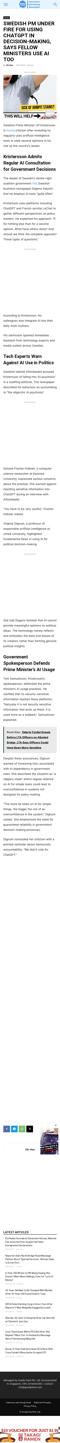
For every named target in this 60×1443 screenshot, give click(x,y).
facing (10, 130)
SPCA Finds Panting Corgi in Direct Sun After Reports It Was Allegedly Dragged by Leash (28, 1306)
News (6, 17)
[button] (5, 4)
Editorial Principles (42, 1402)
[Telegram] (14, 1129)
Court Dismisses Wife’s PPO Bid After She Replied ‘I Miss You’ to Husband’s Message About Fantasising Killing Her (27, 1335)
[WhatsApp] (22, 1129)
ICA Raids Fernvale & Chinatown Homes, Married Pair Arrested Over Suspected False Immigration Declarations (30, 1242)
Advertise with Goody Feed (18, 1402)
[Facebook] (6, 1129)
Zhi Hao (9, 65)
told (34, 183)
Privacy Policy (30, 1406)
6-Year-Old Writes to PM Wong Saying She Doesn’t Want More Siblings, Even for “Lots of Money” (29, 1276)
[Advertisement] (30, 282)
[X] (29, 1129)
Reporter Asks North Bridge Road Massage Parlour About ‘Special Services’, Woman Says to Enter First (29, 1259)
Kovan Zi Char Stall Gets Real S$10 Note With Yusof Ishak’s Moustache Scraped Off (29, 1351)
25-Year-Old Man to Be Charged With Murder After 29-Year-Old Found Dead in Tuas (28, 1292)
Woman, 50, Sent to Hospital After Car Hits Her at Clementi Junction (30, 1320)
